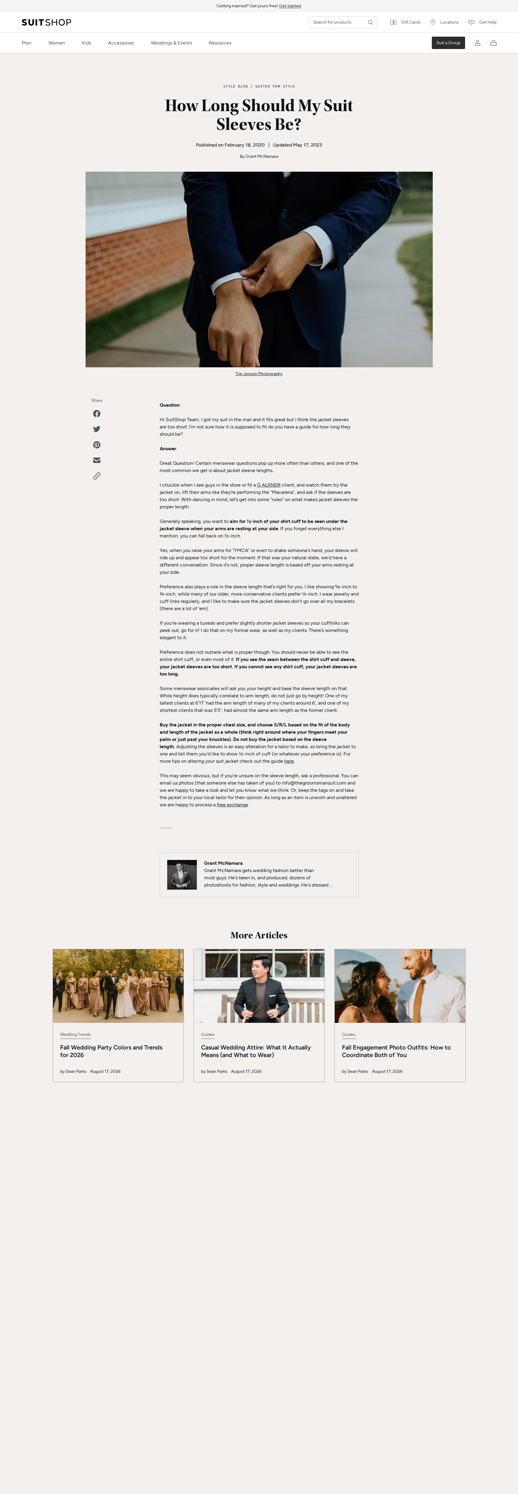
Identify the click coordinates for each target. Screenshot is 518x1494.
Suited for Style (275, 86)
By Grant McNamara (259, 156)
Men (26, 43)
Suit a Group (448, 42)
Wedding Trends (75, 1034)
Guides (208, 1034)
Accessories (121, 43)
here (289, 761)
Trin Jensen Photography (259, 373)
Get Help (488, 22)
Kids (86, 43)
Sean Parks (76, 1071)
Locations (449, 22)
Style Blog (235, 86)
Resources (220, 43)
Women (56, 43)
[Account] (478, 43)
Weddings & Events (171, 43)
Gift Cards (411, 22)
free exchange (232, 805)
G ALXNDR (269, 485)
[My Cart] (493, 43)
